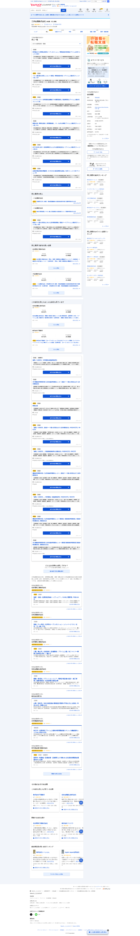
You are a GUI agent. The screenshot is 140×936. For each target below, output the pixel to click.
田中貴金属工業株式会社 (40, 748)
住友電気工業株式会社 (39, 587)
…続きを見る (50, 803)
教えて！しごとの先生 (35, 907)
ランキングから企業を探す (52, 902)
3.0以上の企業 (42, 26)
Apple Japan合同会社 (72, 852)
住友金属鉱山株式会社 (39, 669)
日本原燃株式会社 (37, 615)
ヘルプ (89, 1)
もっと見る (105, 138)
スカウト (100, 11)
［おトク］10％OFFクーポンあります (68, 6)
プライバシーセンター (53, 930)
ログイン (54, 6)
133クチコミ (49, 24)
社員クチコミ (59, 31)
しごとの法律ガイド (45, 907)
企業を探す (80, 11)
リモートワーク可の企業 (51, 26)
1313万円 (101, 221)
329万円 (101, 271)
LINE (39, 914)
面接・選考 (94, 31)
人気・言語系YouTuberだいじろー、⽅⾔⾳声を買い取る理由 (45, 1)
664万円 (101, 280)
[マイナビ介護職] (98, 54)
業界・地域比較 (104, 31)
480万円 (101, 261)
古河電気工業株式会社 (39, 642)
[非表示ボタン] (108, 930)
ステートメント (71, 930)
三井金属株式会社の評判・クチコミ (66, 891)
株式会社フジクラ (67, 823)
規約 (62, 930)
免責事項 (80, 930)
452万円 (101, 243)
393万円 (101, 252)
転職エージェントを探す (64, 902)
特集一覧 (94, 11)
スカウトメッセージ (34, 898)
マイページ (107, 11)
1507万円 (101, 212)
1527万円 (101, 203)
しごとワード (61, 907)
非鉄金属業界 (34, 26)
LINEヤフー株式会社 (34, 920)
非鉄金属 (97, 97)
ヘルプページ (98, 886)
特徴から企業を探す (40, 902)
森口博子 (105, 1)
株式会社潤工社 (37, 696)
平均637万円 (58, 24)
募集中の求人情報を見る (42, 808)
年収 (72, 31)
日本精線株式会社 (37, 721)
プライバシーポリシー (42, 930)
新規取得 (63, 4)
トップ (35, 31)
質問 (81, 31)
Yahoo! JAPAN (82, 1)
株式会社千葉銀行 (39, 795)
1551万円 (101, 193)
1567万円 (101, 184)
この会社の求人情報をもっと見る (73, 609)
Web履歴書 (48, 898)
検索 (108, 1)
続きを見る (76, 263)
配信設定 (54, 898)
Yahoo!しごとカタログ (36, 891)
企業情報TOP (47, 891)
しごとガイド (54, 907)
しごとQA (87, 11)
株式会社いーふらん (43, 852)
